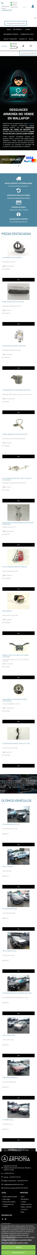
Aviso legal (6, 1199)
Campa (23, 1202)
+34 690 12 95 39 (14, 1177)
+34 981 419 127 (4, 10)
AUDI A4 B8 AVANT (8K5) (9, 909)
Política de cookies (9, 1202)
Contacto (24, 1209)
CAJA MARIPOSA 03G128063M (12, 257)
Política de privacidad (10, 1196)
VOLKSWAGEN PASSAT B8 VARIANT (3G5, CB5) (17, 993)
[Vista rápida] (34, 242)
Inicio (22, 1196)
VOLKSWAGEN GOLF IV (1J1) (10, 824)
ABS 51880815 (7, 611)
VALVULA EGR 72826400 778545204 (14, 346)
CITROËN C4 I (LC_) (8, 1120)
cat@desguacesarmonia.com (14, 1184)
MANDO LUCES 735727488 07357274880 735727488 (15, 656)
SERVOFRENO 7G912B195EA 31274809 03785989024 (14, 700)
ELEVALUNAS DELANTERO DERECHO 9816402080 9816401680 (18, 523)
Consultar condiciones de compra (18, 198)
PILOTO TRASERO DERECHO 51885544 (14, 567)
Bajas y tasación (26, 1207)
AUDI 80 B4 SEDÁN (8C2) (10, 1077)
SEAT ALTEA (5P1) (7, 866)
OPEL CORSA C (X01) (8, 1035)
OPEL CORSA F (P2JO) (9, 951)
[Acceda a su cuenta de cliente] (33, 6)
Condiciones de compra (8, 1205)
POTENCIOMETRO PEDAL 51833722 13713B (16, 743)
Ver (18, 280)
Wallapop (31, 123)
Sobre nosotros (26, 1204)
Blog (22, 1212)
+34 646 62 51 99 (22, 1180)
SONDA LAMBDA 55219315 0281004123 (15, 434)
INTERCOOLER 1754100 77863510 (13, 302)
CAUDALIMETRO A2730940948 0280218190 (16, 390)
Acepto (18, 1247)
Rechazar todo (18, 1253)
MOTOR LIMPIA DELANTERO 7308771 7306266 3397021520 (16, 479)
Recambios (25, 1199)
